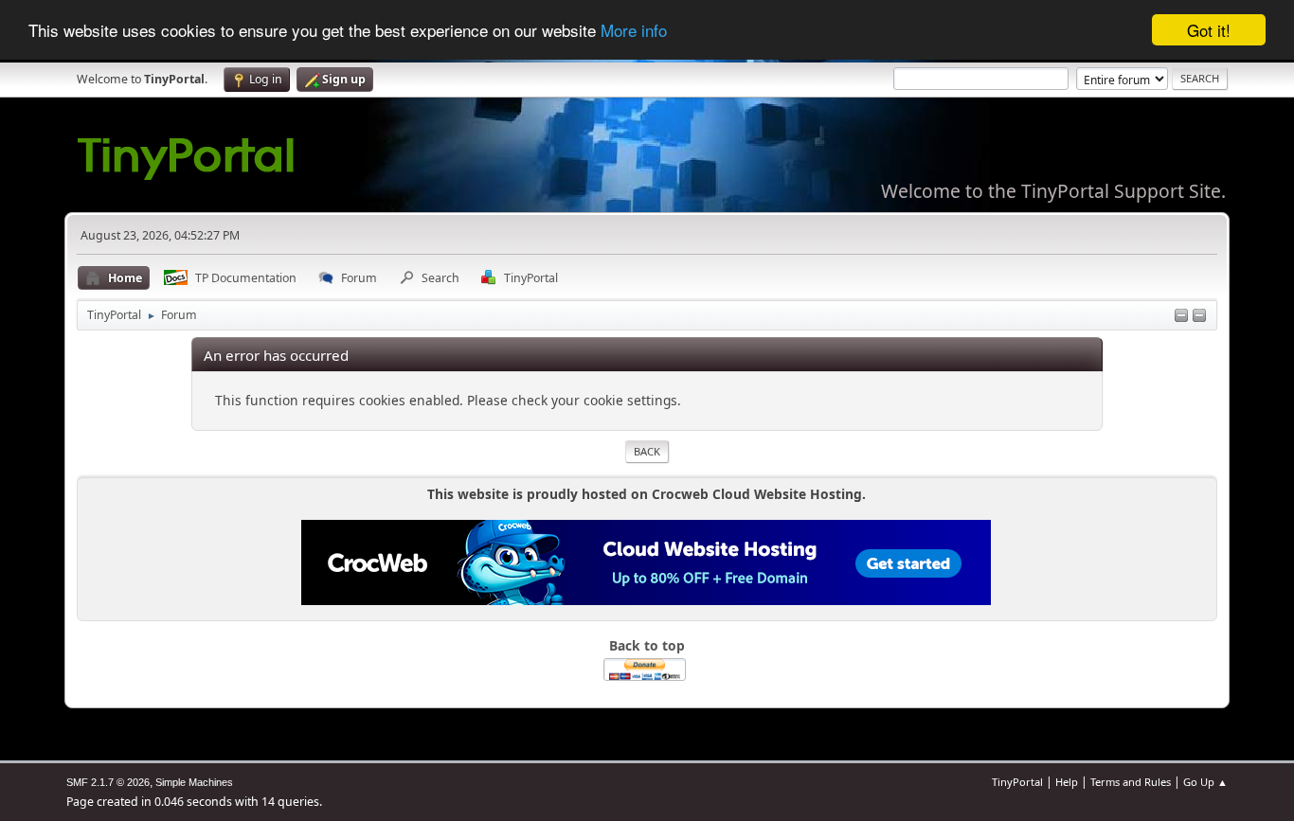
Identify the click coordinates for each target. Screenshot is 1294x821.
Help (1066, 782)
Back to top (647, 645)
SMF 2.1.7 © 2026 (108, 782)
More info (634, 31)
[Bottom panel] (1199, 317)
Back (647, 451)
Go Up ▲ (1205, 782)
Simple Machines (194, 782)
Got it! (1209, 30)
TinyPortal (1017, 782)
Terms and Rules (1130, 782)
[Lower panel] (1181, 317)
